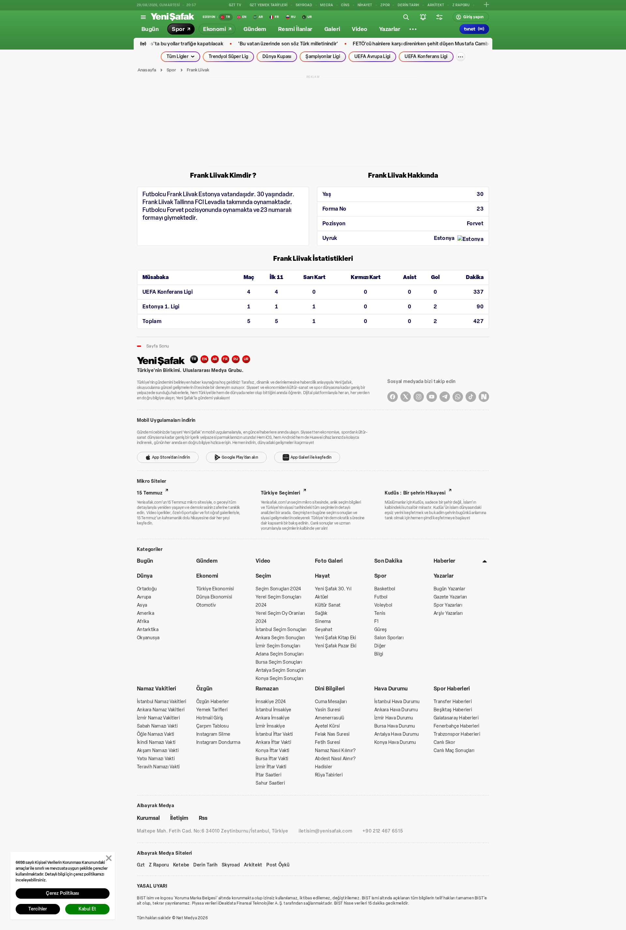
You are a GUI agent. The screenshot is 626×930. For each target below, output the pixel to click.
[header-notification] (423, 17)
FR (225, 359)
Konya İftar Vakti (273, 750)
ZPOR (385, 5)
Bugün (145, 561)
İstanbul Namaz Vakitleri (161, 701)
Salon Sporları (389, 638)
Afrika (143, 621)
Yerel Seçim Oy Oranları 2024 (280, 617)
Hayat (322, 576)
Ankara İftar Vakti (273, 742)
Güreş (380, 629)
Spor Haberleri (452, 688)
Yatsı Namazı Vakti (156, 758)
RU (235, 359)
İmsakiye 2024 (271, 701)
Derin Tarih (205, 865)
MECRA (326, 5)
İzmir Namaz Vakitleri (158, 718)
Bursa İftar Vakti (272, 758)
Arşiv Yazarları (448, 613)
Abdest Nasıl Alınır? (335, 758)
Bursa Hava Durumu (394, 726)
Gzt (141, 865)
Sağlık (321, 613)
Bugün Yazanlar (449, 589)
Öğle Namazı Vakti (155, 734)
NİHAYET (365, 5)
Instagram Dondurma (218, 742)
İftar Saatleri (268, 775)
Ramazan (267, 688)
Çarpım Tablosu (212, 726)
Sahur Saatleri (270, 783)
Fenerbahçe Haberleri (457, 726)
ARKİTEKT (435, 5)
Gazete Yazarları (450, 597)
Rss (203, 818)
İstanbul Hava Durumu (397, 701)
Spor (171, 69)
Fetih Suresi (327, 742)
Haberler (444, 561)
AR (215, 359)
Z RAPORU (461, 5)
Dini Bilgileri (330, 688)
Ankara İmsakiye (273, 718)
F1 (376, 621)
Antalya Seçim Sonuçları (281, 670)
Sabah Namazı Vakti (157, 726)
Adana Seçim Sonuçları (280, 654)
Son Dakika (388, 561)
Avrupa (144, 597)
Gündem (206, 561)
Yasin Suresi (327, 710)
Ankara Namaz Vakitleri (161, 710)
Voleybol (383, 605)
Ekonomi (207, 576)
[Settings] (412, 29)
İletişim (179, 818)
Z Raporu (159, 865)
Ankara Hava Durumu (396, 710)
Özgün (204, 688)
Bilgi (378, 654)
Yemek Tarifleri (212, 710)
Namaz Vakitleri (156, 688)
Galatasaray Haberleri (456, 718)
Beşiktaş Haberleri (453, 710)
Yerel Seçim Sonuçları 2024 (278, 601)
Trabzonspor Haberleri (457, 734)
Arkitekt (253, 865)
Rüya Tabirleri (329, 775)
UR (246, 359)
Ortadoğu (146, 589)
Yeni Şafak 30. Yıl (333, 589)
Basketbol (384, 589)
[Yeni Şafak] (172, 17)
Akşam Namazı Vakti (158, 750)
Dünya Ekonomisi (214, 597)
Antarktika (147, 629)
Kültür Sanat (327, 605)
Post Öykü (278, 865)
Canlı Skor (444, 742)
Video (263, 561)
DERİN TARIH (408, 5)
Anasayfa (147, 69)
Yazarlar (444, 576)
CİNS (345, 5)
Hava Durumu (391, 688)
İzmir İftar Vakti (271, 767)
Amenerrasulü (329, 718)
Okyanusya (148, 638)
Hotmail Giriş (209, 718)
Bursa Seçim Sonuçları (279, 662)
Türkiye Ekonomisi (215, 589)
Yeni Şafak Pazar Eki (336, 646)
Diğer (380, 646)
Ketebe (181, 865)
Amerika (145, 613)
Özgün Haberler (212, 701)
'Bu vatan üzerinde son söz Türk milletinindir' (264, 44)
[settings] (439, 17)
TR (194, 359)
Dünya (145, 576)
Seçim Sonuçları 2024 (278, 589)
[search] (405, 17)
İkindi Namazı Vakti (156, 742)
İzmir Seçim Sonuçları (278, 646)
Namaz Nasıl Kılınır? (335, 750)
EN (204, 359)
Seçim (263, 576)
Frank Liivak (198, 69)
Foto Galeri (329, 561)
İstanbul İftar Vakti (274, 734)
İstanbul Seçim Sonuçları (281, 629)
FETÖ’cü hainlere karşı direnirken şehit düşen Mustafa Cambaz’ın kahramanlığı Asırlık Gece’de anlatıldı (443, 44)
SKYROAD (304, 5)
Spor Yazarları (448, 605)
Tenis (379, 613)
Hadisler (323, 767)
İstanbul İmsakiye (273, 710)
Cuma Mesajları (331, 701)
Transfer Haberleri (453, 701)
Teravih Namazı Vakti (158, 767)
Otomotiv (206, 605)
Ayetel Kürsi (327, 726)
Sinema (323, 621)
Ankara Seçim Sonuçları (280, 638)
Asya (142, 605)
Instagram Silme (213, 734)
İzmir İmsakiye (270, 726)
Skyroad (231, 865)
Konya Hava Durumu (395, 742)
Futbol (381, 597)
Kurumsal (148, 818)
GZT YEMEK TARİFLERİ (269, 5)
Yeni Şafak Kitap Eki (335, 638)
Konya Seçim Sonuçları (279, 678)
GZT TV (235, 5)
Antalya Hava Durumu (396, 734)
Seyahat (323, 629)
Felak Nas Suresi (332, 734)
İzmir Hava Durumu (393, 718)
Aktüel (321, 597)
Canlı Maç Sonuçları (454, 750)
